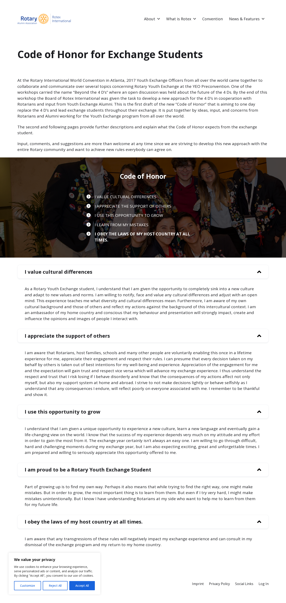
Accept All (82, 586)
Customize (27, 586)
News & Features (244, 19)
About (149, 19)
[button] (143, 272)
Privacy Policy (219, 584)
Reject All (55, 586)
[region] (54, 574)
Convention (212, 19)
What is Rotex (178, 19)
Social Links (244, 584)
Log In (264, 584)
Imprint (198, 584)
